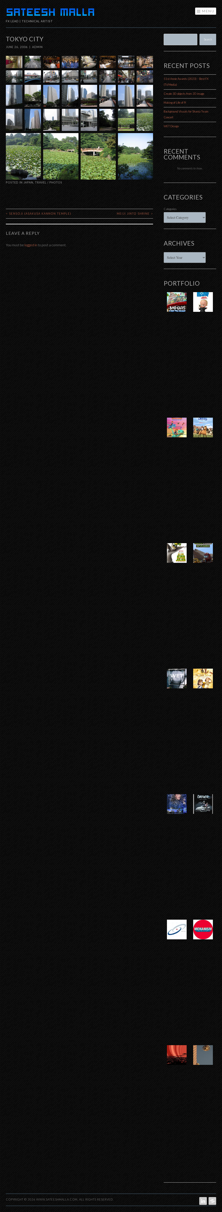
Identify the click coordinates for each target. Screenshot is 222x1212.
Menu (208, 11)
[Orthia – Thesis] (176, 1059)
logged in (30, 245)
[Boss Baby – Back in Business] (203, 306)
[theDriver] (203, 808)
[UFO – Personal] (203, 1059)
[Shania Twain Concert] (176, 808)
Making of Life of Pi (175, 102)
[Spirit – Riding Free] (203, 432)
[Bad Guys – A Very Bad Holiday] (176, 306)
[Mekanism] (203, 934)
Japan (28, 182)
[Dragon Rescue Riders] (176, 432)
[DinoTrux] (203, 557)
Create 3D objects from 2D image (184, 93)
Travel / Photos (48, 182)
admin (37, 47)
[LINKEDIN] (202, 1201)
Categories (170, 209)
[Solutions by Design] (176, 934)
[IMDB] (212, 1201)
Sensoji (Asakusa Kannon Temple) (38, 213)
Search (208, 39)
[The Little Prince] (203, 683)
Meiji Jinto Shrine (135, 213)
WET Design (171, 126)
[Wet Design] (176, 683)
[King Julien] (176, 557)
